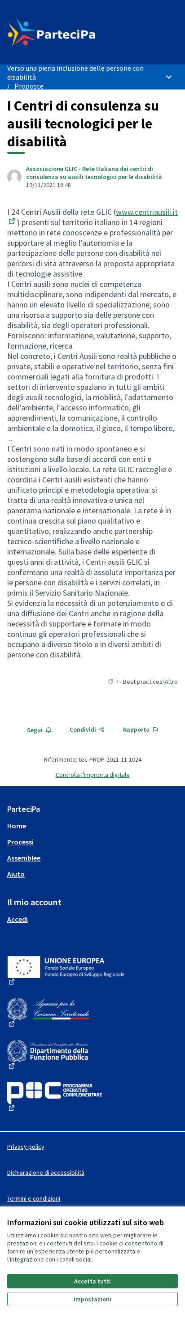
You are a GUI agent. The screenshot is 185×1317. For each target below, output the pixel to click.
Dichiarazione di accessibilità (45, 1172)
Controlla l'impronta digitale (93, 775)
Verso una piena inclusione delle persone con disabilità (75, 72)
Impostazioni (92, 1299)
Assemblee (23, 857)
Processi (20, 841)
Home (16, 825)
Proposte (29, 85)
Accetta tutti (92, 1281)
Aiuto (16, 873)
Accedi (17, 919)
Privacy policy (25, 1146)
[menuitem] (92, 825)
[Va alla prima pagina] (70, 32)
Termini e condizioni (33, 1198)
